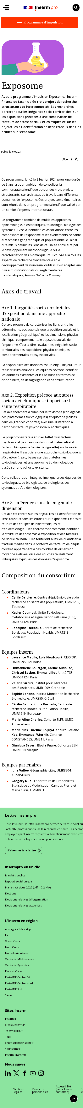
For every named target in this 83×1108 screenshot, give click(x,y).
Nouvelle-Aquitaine (17, 953)
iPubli (8, 1037)
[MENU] (6, 7)
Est (7, 935)
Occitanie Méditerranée (19, 959)
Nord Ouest (12, 947)
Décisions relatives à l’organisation (26, 899)
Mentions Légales (19, 1090)
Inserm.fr (10, 1019)
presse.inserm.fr (15, 1025)
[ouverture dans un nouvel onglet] (8, 1073)
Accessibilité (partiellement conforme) (64, 1089)
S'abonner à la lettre (21, 850)
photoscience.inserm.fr (19, 1043)
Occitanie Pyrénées (17, 965)
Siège (8, 995)
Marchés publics (15, 875)
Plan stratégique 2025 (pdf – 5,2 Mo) (28, 887)
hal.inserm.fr (12, 1049)
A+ (65, 159)
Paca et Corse (14, 971)
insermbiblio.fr (14, 1031)
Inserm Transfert (15, 1055)
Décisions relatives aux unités (23, 905)
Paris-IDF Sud (13, 989)
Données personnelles (40, 1090)
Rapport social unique (18, 881)
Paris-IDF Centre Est (17, 977)
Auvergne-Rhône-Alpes (19, 929)
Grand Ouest (13, 941)
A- (77, 159)
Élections (10, 893)
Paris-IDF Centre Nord (19, 983)
